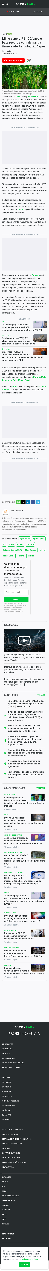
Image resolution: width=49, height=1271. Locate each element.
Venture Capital (11, 948)
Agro (7, 34)
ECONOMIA (6, 1092)
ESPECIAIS (6, 1120)
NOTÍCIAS (6, 1077)
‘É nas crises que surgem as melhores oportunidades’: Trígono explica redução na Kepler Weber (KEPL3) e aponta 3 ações (26, 716)
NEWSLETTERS (8, 1167)
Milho (42, 550)
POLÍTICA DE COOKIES (11, 1067)
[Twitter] (39, 1033)
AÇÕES (5, 1182)
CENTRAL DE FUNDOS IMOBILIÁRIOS (16, 1139)
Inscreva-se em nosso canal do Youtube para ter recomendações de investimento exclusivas (23, 670)
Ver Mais (40, 788)
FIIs (3, 1186)
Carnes (20, 544)
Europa (7, 965)
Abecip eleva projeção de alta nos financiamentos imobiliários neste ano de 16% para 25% (23, 841)
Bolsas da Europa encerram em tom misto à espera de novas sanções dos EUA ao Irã (24, 971)
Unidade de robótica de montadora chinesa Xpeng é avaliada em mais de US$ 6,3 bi (23, 953)
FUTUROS (6, 1210)
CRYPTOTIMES (8, 1234)
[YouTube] (17, 1033)
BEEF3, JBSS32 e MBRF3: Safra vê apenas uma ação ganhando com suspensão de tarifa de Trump (24, 728)
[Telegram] (30, 1033)
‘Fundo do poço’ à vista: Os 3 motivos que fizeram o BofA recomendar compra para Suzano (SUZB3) (22, 327)
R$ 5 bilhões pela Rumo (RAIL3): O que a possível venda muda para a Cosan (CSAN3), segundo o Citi (26, 704)
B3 (4, 544)
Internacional (11, 913)
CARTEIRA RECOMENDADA (12, 1130)
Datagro (30, 544)
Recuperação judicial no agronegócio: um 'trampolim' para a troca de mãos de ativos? (26, 775)
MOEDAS (5, 1205)
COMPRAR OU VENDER (11, 1153)
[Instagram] (12, 1033)
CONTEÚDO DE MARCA (11, 1158)
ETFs (4, 1219)
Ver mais (41, 695)
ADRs (4, 1214)
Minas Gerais (9, 556)
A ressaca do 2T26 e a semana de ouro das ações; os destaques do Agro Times (24, 764)
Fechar (24, 1264)
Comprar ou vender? (13, 873)
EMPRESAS (6, 1087)
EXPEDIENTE (7, 1049)
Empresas (6, 322)
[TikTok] (35, 1033)
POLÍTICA (6, 1110)
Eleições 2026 (10, 795)
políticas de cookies (30, 1259)
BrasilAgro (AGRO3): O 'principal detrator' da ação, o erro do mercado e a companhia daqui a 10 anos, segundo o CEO (25, 740)
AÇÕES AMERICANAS (10, 1196)
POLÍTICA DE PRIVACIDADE (13, 1063)
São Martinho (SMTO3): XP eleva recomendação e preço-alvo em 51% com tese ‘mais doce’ (18, 341)
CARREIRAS (6, 1115)
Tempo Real (13, 12)
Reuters (9, 51)
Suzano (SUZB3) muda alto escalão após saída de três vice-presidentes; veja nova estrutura (25, 753)
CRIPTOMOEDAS (8, 1200)
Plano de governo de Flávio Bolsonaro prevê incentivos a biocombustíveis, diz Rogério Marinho (24, 801)
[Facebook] (9, 1033)
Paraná (21, 556)
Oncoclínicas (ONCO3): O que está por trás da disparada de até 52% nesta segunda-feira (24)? (24, 859)
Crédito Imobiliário (13, 835)
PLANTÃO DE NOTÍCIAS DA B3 (14, 1162)
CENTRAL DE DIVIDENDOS (12, 1144)
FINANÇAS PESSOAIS (10, 1101)
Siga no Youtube (15, 60)
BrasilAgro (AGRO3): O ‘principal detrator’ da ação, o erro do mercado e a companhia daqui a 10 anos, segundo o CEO (22, 356)
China (6, 815)
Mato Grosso (30, 550)
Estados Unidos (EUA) (12, 550)
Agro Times (25, 539)
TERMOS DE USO (8, 1058)
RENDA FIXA (7, 1096)
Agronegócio (39, 539)
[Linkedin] (22, 1033)
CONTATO (6, 1053)
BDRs (4, 1191)
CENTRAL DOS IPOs (10, 1134)
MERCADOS (6, 1082)
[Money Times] (25, 4)
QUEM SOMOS (7, 1044)
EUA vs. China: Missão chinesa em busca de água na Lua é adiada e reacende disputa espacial (23, 822)
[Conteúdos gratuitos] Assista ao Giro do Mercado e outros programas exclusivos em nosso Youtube (24, 657)
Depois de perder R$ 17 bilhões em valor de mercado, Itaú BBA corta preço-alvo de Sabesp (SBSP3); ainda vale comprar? (22, 879)
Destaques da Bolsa (13, 852)
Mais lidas (11, 695)
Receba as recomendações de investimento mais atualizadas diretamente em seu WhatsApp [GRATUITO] (24, 682)
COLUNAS (6, 1148)
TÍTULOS (5, 1224)
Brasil (11, 544)
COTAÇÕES (6, 1177)
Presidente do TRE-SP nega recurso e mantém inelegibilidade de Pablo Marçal (19, 936)
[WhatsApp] (26, 1033)
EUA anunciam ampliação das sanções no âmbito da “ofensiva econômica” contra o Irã (22, 919)
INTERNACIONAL (8, 1106)
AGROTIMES (7, 1239)
